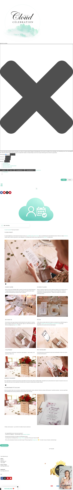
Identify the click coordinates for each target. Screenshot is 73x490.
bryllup (32, 235)
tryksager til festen (21, 437)
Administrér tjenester (6, 164)
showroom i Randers (26, 434)
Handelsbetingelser (52, 453)
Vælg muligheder (5, 163)
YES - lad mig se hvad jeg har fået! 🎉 (14, 485)
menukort (45, 237)
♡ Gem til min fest (4, 445)
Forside (6, 229)
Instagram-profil (35, 439)
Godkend (3, 170)
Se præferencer (19, 170)
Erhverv (70, 179)
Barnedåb (9, 229)
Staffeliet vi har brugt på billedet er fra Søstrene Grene (50, 323)
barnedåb (28, 235)
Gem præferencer (30, 170)
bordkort (16, 324)
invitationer (66, 235)
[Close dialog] (25, 468)
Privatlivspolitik (5, 171)
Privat (64, 179)
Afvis (11, 170)
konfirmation (37, 235)
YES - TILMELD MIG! (36, 475)
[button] (36, 97)
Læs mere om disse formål (7, 167)
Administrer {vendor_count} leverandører (9, 165)
